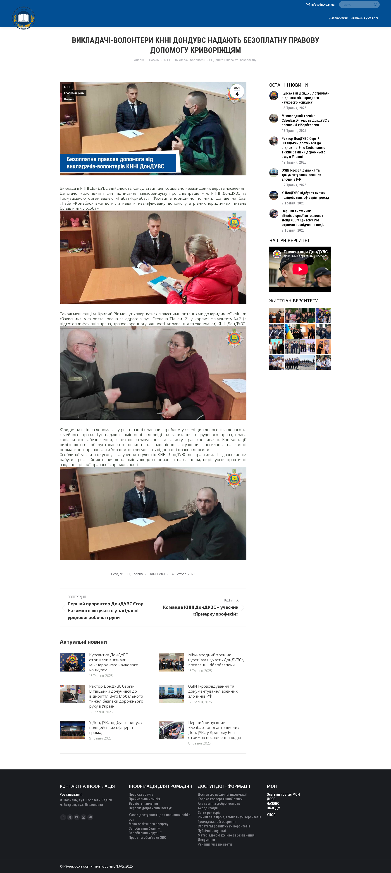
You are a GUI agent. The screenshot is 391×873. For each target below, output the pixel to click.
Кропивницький (74, 93)
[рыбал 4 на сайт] (277, 316)
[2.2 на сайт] (323, 331)
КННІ (67, 87)
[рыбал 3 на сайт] (277, 331)
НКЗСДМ (273, 808)
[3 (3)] (277, 347)
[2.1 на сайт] (308, 331)
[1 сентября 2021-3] (308, 362)
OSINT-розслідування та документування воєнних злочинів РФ (213, 691)
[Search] (375, 4)
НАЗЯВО (273, 803)
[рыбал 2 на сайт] (292, 331)
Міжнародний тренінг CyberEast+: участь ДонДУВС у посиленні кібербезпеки (216, 659)
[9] (323, 347)
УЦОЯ (271, 815)
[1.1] (308, 347)
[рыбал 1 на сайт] (323, 316)
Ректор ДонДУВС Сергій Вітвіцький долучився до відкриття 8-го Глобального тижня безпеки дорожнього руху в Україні (116, 696)
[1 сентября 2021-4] (292, 362)
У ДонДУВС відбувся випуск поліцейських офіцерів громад (115, 727)
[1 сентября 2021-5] (277, 362)
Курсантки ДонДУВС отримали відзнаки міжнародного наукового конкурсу (113, 662)
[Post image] (72, 662)
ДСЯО (271, 799)
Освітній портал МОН (283, 794)
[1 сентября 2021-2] (323, 362)
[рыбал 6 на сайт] (292, 316)
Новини (69, 99)
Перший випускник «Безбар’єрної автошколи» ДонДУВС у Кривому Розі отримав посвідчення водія (214, 730)
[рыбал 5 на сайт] (308, 316)
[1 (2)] (292, 347)
